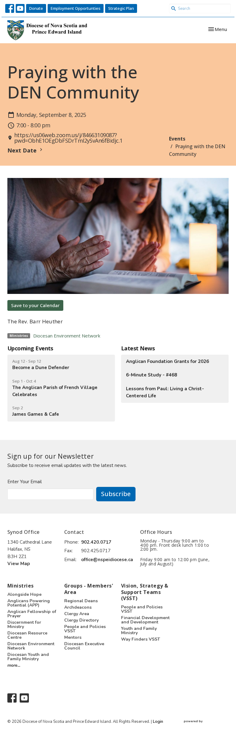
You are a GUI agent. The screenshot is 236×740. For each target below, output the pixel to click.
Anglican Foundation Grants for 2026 (167, 361)
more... (13, 665)
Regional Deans (81, 601)
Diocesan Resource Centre (27, 635)
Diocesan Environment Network (66, 336)
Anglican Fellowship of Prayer (31, 614)
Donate (36, 8)
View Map (18, 564)
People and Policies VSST (85, 629)
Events (177, 138)
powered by (203, 726)
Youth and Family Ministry (139, 631)
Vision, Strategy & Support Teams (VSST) (144, 592)
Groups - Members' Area (88, 588)
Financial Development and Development (145, 620)
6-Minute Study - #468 (151, 375)
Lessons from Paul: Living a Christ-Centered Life (165, 392)
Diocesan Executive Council (84, 646)
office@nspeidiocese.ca (107, 560)
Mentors (72, 637)
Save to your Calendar (35, 305)
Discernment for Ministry (24, 624)
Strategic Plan (121, 8)
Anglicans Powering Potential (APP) (28, 603)
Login (158, 721)
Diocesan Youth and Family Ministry (28, 657)
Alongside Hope (24, 594)
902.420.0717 (96, 542)
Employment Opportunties (75, 8)
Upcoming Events (30, 348)
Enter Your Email (24, 482)
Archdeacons (78, 607)
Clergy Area (76, 614)
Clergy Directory (81, 620)
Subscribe (116, 494)
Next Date (22, 150)
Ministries (20, 585)
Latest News (138, 348)
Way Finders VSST (140, 639)
